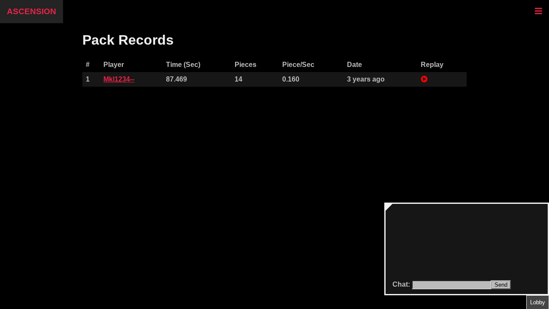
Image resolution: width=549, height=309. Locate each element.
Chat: (402, 284)
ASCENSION (31, 11)
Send (501, 285)
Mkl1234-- (118, 79)
